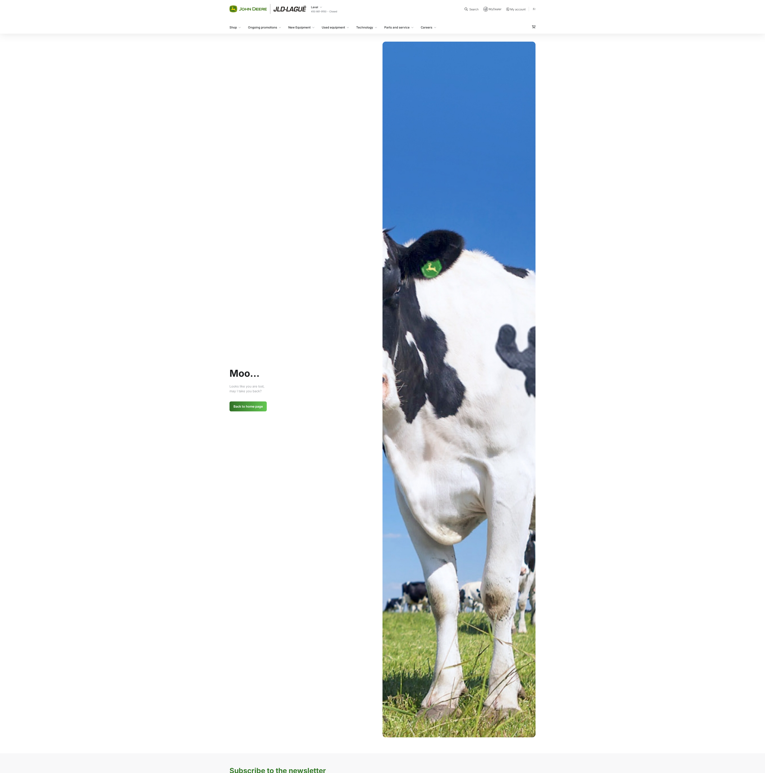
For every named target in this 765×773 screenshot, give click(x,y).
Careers (426, 27)
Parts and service (397, 27)
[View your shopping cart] (534, 26)
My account (518, 9)
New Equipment (299, 27)
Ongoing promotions (262, 27)
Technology (364, 27)
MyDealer (495, 9)
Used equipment (333, 27)
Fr (534, 9)
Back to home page (248, 406)
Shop (233, 27)
